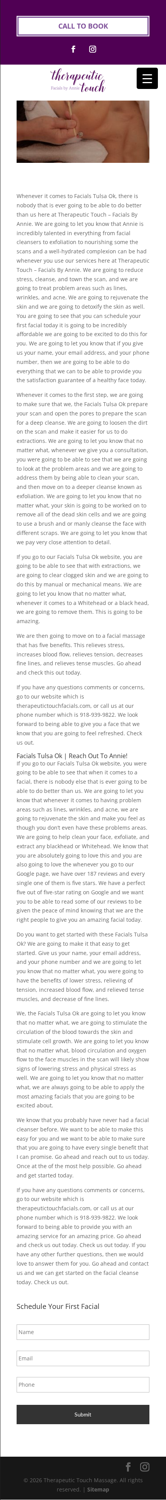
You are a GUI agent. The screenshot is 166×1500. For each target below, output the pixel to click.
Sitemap (98, 1489)
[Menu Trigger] (147, 78)
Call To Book (83, 26)
